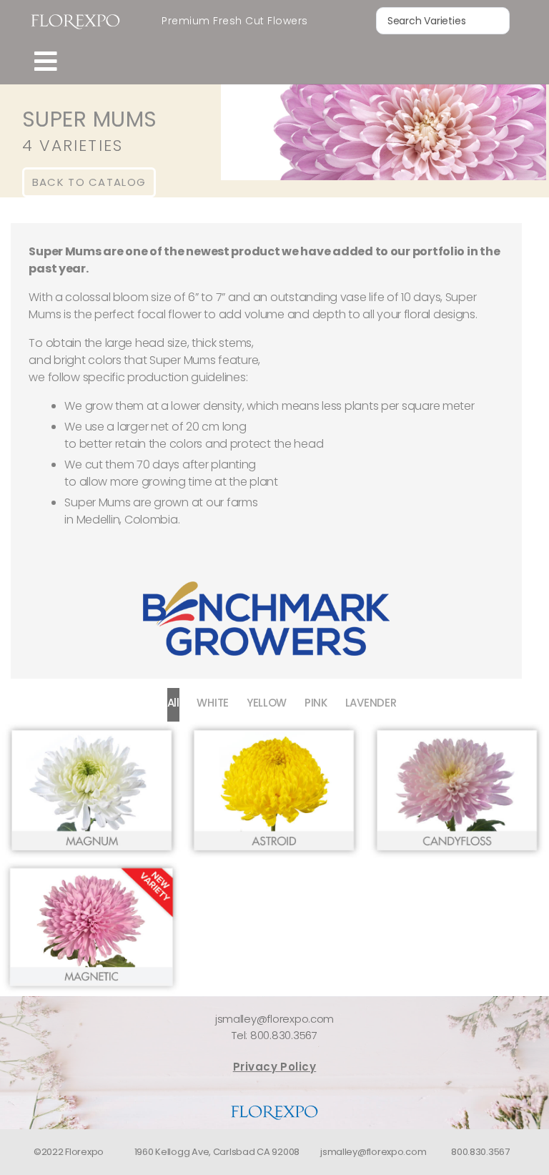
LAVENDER (371, 702)
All (173, 702)
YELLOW (267, 702)
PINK (316, 702)
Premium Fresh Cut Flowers (235, 21)
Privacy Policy (275, 1066)
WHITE (213, 702)
